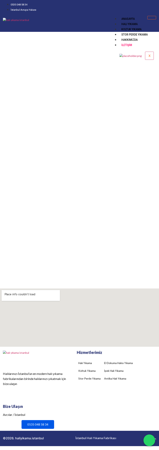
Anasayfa (128, 18)
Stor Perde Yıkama (134, 34)
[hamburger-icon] (151, 17)
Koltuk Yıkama (131, 29)
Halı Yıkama (129, 24)
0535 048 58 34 (37, 424)
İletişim (126, 45)
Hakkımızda (129, 39)
